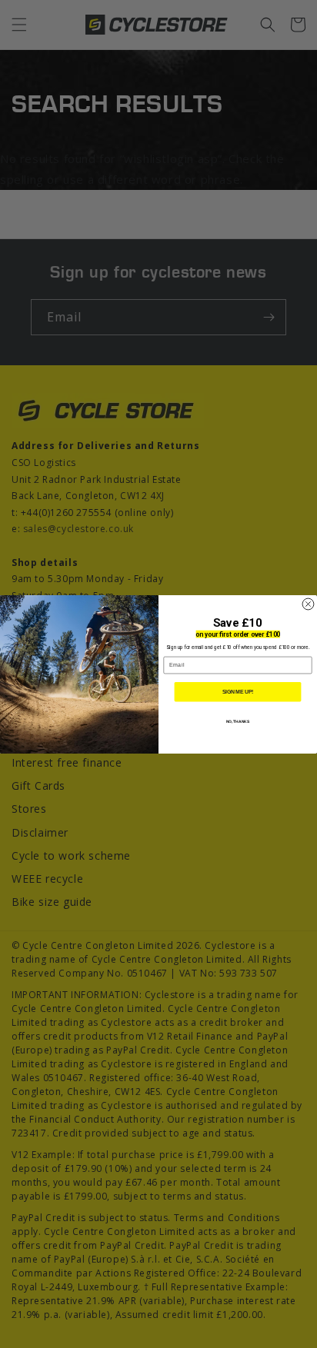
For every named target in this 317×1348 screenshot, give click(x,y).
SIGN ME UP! (238, 691)
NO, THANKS (238, 721)
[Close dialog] (308, 604)
